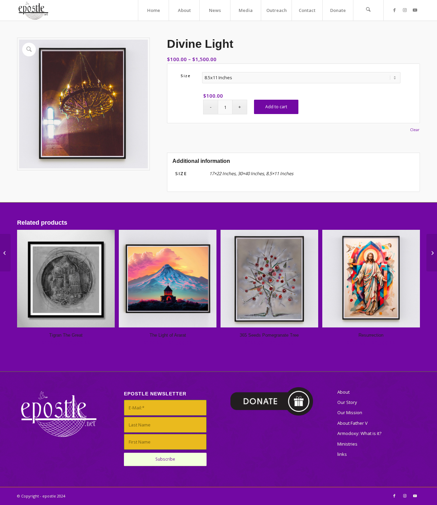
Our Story (347, 402)
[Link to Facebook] (394, 10)
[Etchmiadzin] (431, 252)
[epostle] (33, 10)
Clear (415, 129)
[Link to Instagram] (404, 10)
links (342, 454)
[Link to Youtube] (415, 10)
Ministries (347, 444)
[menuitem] (153, 10)
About (343, 392)
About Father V (352, 423)
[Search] (368, 10)
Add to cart (276, 107)
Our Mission (349, 412)
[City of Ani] (5, 252)
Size (186, 75)
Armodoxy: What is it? (359, 433)
